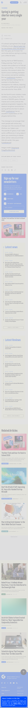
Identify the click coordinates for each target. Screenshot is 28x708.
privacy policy (17, 703)
